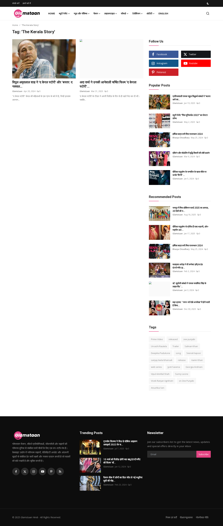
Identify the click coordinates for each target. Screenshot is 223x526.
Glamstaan (17, 91)
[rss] (60, 471)
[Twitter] (25, 471)
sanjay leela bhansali (161, 360)
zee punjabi (189, 339)
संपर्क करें (15, 3)
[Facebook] (16, 471)
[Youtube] (42, 471)
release (182, 360)
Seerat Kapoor (193, 353)
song (178, 353)
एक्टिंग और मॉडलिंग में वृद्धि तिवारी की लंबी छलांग (191, 153)
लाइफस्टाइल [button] (109, 13)
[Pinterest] (51, 471)
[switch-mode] (208, 3)
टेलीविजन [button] (136, 13)
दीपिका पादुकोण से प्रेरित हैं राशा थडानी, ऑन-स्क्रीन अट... (191, 228)
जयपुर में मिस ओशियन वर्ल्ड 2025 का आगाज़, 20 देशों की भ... (191, 209)
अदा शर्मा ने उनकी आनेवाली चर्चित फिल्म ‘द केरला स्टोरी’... (108, 84)
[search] (208, 13)
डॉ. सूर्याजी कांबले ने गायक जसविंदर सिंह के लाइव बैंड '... (189, 285)
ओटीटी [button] (149, 13)
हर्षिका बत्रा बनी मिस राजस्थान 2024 (188, 134)
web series (156, 366)
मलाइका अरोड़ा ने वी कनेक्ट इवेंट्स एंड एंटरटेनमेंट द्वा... (188, 266)
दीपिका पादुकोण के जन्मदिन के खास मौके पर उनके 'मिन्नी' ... (190, 173)
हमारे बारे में (27, 3)
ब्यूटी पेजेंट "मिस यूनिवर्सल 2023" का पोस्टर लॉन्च (190, 117)
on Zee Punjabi (186, 380)
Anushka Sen (157, 387)
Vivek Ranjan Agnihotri (162, 380)
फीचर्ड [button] (123, 13)
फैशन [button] (96, 13)
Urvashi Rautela (159, 346)
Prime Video (157, 339)
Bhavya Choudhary (181, 137)
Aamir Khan (197, 360)
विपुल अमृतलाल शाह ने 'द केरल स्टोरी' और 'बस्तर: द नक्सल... (42, 84)
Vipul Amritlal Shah (160, 373)
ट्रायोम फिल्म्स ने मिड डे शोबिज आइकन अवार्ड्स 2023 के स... (120, 443)
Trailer (176, 346)
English (163, 13)
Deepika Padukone (160, 353)
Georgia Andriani (194, 366)
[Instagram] (33, 471)
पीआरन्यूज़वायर (186, 517)
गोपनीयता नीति (202, 517)
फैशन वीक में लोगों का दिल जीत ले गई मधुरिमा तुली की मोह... (122, 479)
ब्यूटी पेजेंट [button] (63, 13)
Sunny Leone (181, 373)
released (173, 339)
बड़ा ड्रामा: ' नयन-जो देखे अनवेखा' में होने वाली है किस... (191, 304)
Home (51, 13)
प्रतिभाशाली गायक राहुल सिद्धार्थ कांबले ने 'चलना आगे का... (191, 98)
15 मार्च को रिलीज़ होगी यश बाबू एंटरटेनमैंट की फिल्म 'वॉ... (122, 461)
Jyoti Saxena (174, 366)
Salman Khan (191, 346)
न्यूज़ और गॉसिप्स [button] (80, 13)
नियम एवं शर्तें (171, 517)
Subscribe (204, 454)
